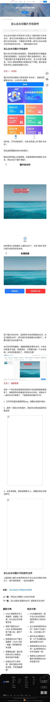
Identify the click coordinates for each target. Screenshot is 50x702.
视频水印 (20, 1)
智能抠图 (13, 682)
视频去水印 (26, 679)
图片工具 (13, 677)
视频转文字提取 (21, 695)
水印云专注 (34, 700)
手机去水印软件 (25, 590)
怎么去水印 (13, 590)
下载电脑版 (44, 681)
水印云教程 (34, 679)
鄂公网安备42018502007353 (29, 700)
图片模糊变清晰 (13, 685)
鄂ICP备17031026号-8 (19, 700)
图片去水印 (7, 695)
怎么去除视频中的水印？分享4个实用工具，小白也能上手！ (38, 629)
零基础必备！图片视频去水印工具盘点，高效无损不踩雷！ (14, 654)
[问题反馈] (47, 85)
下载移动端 (44, 687)
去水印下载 (18, 695)
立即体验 (24, 12)
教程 (24, 1)
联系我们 (34, 682)
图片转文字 (19, 682)
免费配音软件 (26, 695)
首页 (4, 19)
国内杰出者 (41, 700)
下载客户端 (45, 1)
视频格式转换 (26, 685)
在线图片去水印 (13, 679)
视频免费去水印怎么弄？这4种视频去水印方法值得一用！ (38, 649)
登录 (41, 1)
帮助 (33, 677)
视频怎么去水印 (26, 682)
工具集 (11, 1)
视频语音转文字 (26, 687)
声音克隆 (29, 695)
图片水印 (16, 1)
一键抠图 (14, 695)
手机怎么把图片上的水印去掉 (22, 597)
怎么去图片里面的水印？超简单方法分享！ (28, 601)
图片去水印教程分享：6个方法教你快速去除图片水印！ (38, 639)
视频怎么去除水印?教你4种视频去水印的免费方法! (38, 659)
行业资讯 (6, 19)
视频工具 (26, 677)
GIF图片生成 (19, 679)
